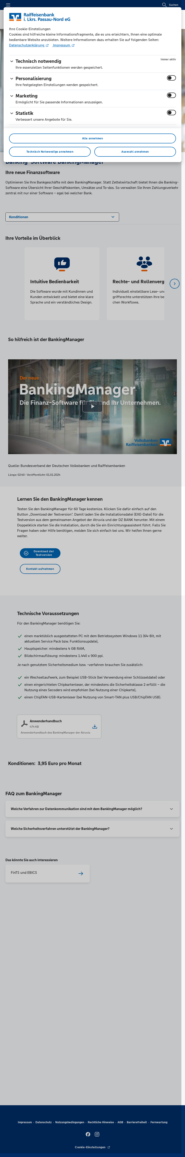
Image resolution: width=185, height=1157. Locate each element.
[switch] (171, 78)
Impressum (61, 45)
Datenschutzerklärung (27, 45)
